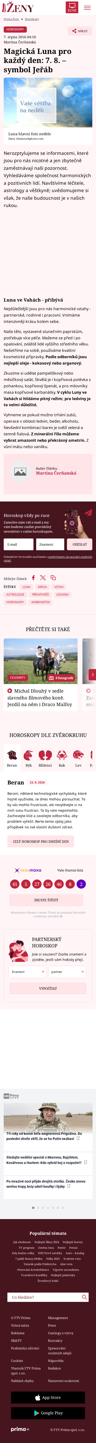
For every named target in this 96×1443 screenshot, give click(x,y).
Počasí (73, 1247)
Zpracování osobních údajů (59, 1350)
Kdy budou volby (23, 1253)
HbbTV (16, 1340)
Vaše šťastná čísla (70, 870)
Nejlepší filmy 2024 (46, 1242)
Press (52, 1325)
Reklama (17, 1333)
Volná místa (20, 1325)
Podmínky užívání (25, 1348)
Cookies (17, 1360)
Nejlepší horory (73, 1242)
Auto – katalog (75, 1253)
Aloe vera (66, 1264)
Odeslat (80, 544)
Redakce (54, 1368)
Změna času (46, 1247)
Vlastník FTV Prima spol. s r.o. (26, 1370)
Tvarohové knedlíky (34, 1275)
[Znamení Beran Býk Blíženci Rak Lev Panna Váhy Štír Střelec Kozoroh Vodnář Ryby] (50, 544)
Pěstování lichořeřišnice (33, 1270)
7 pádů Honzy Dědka (28, 1258)
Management (58, 1318)
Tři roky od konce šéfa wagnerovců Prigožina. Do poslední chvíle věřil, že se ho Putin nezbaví (44, 1136)
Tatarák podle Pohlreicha (40, 1264)
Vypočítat (48, 988)
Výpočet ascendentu (66, 1270)
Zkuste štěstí (46, 900)
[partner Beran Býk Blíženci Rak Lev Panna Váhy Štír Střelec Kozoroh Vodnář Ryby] (67, 972)
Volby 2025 (53, 1258)
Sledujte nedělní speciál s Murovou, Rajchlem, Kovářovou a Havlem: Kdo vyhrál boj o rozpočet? (44, 1159)
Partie (61, 1247)
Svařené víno (72, 1258)
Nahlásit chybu (22, 1381)
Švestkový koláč (48, 1281)
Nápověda (56, 1360)
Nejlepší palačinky (63, 1275)
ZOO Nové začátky (50, 1253)
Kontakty (55, 1340)
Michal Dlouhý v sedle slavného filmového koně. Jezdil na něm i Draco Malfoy (39, 697)
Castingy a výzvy (60, 1333)
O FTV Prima (20, 1318)
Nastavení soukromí (63, 1381)
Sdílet (78, 32)
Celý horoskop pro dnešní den (41, 841)
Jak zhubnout (22, 1242)
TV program (26, 1247)
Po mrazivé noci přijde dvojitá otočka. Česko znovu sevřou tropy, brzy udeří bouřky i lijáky (45, 1183)
